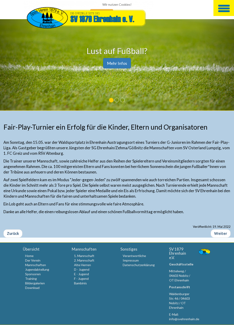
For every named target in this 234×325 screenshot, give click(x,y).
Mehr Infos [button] (117, 63)
